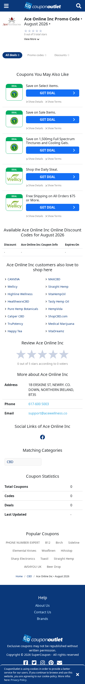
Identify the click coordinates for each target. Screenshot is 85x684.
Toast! (44, 559)
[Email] (59, 662)
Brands (42, 618)
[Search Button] (79, 6)
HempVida (55, 309)
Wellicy (12, 287)
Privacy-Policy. (19, 680)
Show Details (35, 101)
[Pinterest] (51, 662)
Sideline (73, 542)
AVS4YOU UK (32, 567)
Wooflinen (48, 551)
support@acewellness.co (47, 413)
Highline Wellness (20, 294)
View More (30, 39)
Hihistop (66, 551)
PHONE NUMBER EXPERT (23, 542)
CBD (10, 462)
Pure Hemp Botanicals (23, 309)
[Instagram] (42, 662)
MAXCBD (54, 279)
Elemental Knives (24, 551)
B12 (47, 542)
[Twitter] (34, 662)
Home (19, 576)
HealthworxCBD (18, 301)
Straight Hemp (58, 287)
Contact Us (42, 612)
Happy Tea (15, 331)
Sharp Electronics (23, 559)
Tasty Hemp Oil (58, 301)
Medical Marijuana (61, 324)
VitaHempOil (57, 294)
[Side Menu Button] (6, 6)
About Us (42, 605)
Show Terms (54, 101)
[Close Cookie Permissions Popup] (77, 674)
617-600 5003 (38, 404)
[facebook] (42, 437)
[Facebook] (25, 662)
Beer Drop (54, 567)
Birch (59, 542)
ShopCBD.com (57, 316)
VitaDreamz (56, 331)
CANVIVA (14, 279)
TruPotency (15, 324)
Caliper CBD (16, 316)
